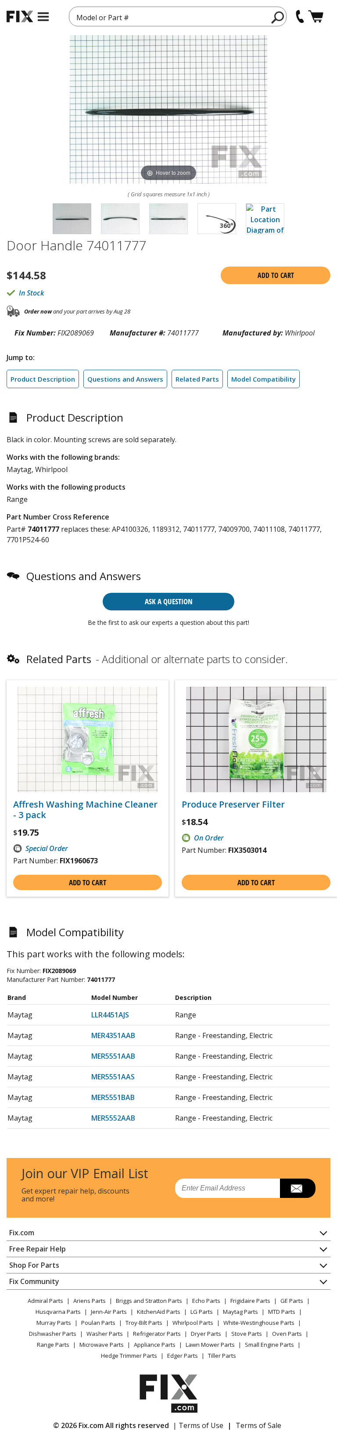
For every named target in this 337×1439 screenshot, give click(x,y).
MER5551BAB (113, 1097)
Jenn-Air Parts (109, 1312)
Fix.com (21, 1232)
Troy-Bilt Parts (143, 1323)
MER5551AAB (113, 1056)
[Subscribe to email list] (297, 1188)
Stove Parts (246, 1334)
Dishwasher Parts (52, 1334)
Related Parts (197, 379)
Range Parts (53, 1345)
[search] (278, 17)
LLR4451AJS (110, 1015)
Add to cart (276, 275)
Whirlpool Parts (192, 1323)
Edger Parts (182, 1356)
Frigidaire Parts (250, 1301)
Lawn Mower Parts (210, 1345)
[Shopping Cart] (315, 16)
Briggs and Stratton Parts (149, 1301)
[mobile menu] (43, 17)
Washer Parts (104, 1334)
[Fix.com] (20, 16)
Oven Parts (287, 1334)
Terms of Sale (258, 1425)
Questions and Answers (125, 379)
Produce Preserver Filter (233, 804)
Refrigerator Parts (157, 1334)
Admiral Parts (45, 1301)
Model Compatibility (263, 379)
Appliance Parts (155, 1345)
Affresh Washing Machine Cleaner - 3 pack (85, 809)
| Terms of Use (198, 1425)
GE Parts (291, 1301)
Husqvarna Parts (58, 1312)
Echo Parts (206, 1301)
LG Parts (201, 1312)
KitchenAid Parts (158, 1312)
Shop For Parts (34, 1265)
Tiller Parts (222, 1356)
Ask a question (169, 601)
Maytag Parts (240, 1312)
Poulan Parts (98, 1323)
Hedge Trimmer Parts (129, 1356)
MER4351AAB (113, 1035)
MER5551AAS (113, 1077)
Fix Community (34, 1281)
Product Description (43, 379)
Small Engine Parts (269, 1345)
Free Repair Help (37, 1249)
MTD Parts (281, 1312)
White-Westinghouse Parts (258, 1323)
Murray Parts (53, 1323)
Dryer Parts (206, 1334)
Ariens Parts (89, 1301)
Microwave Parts (101, 1345)
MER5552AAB (113, 1118)
